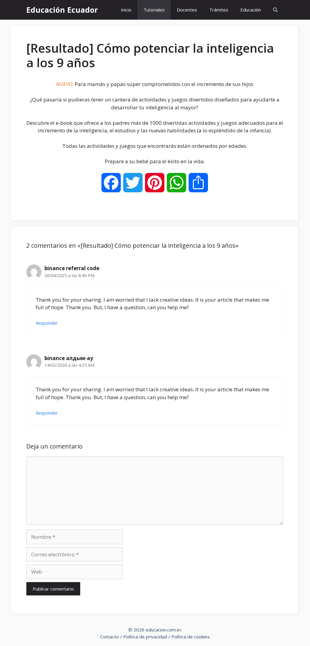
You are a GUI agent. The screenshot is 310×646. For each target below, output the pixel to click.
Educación (250, 10)
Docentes (187, 10)
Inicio (126, 10)
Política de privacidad (145, 637)
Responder (47, 323)
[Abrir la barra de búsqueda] (275, 10)
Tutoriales (154, 10)
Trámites (218, 10)
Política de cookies (190, 637)
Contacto (109, 637)
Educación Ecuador (62, 10)
